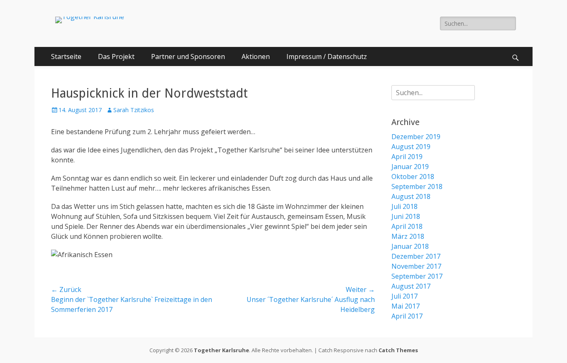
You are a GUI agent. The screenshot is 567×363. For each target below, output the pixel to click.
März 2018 (407, 236)
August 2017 (410, 286)
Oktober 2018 (412, 176)
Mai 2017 (405, 306)
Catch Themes (398, 350)
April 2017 (407, 316)
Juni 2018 (405, 216)
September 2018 (416, 186)
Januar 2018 (410, 246)
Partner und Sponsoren (188, 56)
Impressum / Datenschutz (326, 56)
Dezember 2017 (415, 256)
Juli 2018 (404, 206)
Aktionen (256, 56)
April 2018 (407, 226)
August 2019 (410, 146)
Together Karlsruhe (221, 350)
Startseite (66, 56)
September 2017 (416, 276)
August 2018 (410, 196)
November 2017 (416, 266)
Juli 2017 (404, 296)
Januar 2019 (410, 166)
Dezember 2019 (415, 136)
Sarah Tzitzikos (133, 110)
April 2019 (407, 156)
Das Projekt (116, 56)
